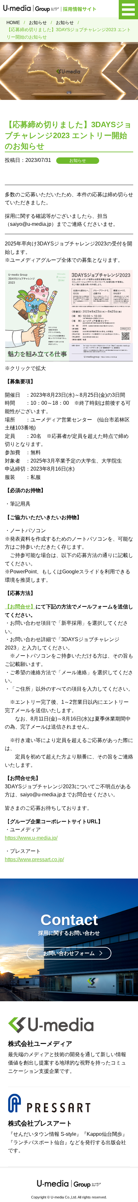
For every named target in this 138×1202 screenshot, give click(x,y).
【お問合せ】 (20, 606)
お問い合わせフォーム (69, 953)
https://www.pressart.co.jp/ (34, 859)
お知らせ (38, 22)
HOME (13, 22)
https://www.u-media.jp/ (31, 838)
